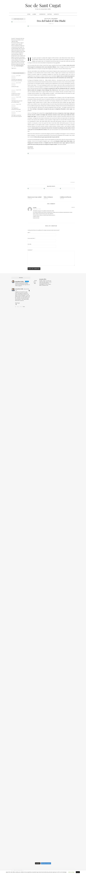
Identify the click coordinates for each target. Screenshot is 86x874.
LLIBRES (34, 14)
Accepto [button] (78, 872)
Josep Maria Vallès (19, 288)
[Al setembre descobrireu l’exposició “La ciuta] (36, 699)
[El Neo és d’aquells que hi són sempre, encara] (45, 524)
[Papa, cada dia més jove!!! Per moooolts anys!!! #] (40, 293)
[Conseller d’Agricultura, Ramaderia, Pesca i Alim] (45, 659)
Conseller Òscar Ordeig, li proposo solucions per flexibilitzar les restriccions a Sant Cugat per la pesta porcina (16, 94)
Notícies (50, 14)
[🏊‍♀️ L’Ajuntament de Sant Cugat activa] (50, 810)
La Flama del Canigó (14, 86)
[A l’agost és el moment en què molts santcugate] (50, 390)
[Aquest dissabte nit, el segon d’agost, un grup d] (36, 426)
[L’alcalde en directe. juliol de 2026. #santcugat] (40, 643)
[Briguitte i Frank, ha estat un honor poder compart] (40, 789)
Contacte (56, 14)
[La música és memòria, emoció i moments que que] (50, 296)
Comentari (30, 250)
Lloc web (29, 244)
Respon (73, 207)
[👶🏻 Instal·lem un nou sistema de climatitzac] (40, 551)
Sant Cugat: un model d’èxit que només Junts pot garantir (16, 116)
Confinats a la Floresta (65, 197)
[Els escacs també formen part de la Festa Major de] (36, 797)
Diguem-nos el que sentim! (34, 197)
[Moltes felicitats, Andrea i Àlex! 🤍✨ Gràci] (50, 689)
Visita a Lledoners (48, 197)
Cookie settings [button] (71, 872)
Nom (29, 232)
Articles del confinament (51, 18)
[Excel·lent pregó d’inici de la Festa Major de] (50, 572)
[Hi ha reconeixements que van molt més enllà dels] (36, 565)
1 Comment (72, 182)
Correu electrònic (31, 238)
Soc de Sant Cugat (43, 5)
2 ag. (16, 290)
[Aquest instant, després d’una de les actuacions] (36, 327)
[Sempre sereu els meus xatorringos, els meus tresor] (40, 381)
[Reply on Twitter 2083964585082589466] (16, 307)
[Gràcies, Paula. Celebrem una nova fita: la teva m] (45, 437)
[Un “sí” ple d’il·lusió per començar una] (45, 774)
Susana (34, 207)
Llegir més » (13, 68)
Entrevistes (42, 14)
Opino (28, 14)
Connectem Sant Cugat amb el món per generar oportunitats (16, 80)
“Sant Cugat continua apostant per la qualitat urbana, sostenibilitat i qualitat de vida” (16, 101)
